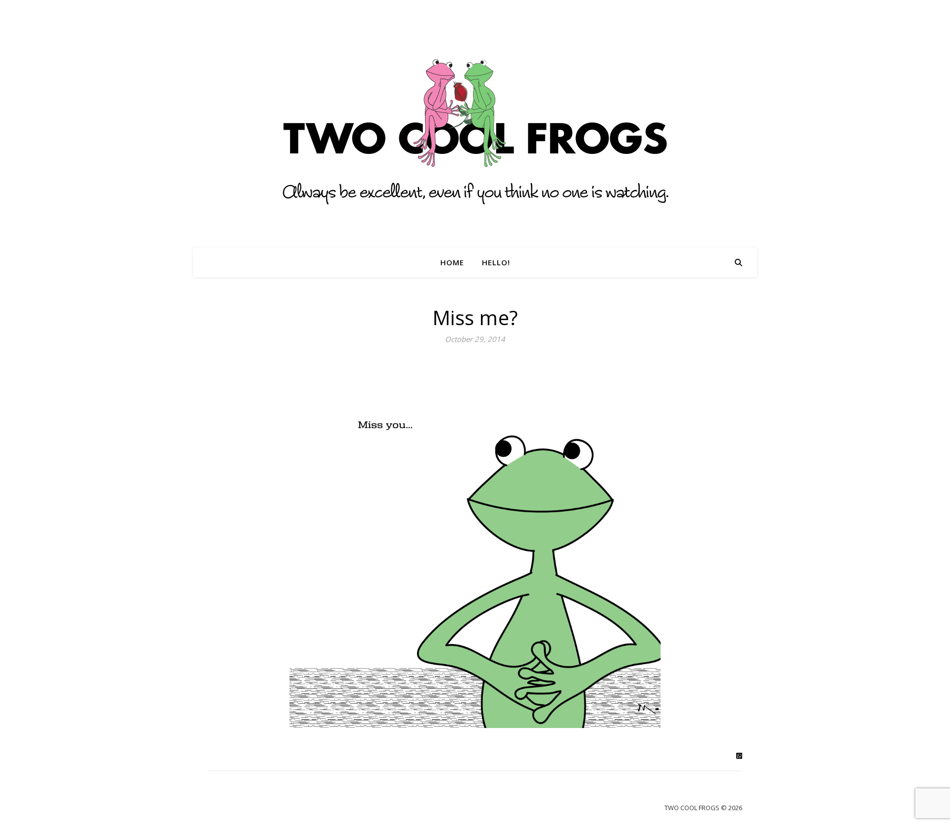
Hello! (496, 262)
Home (452, 262)
